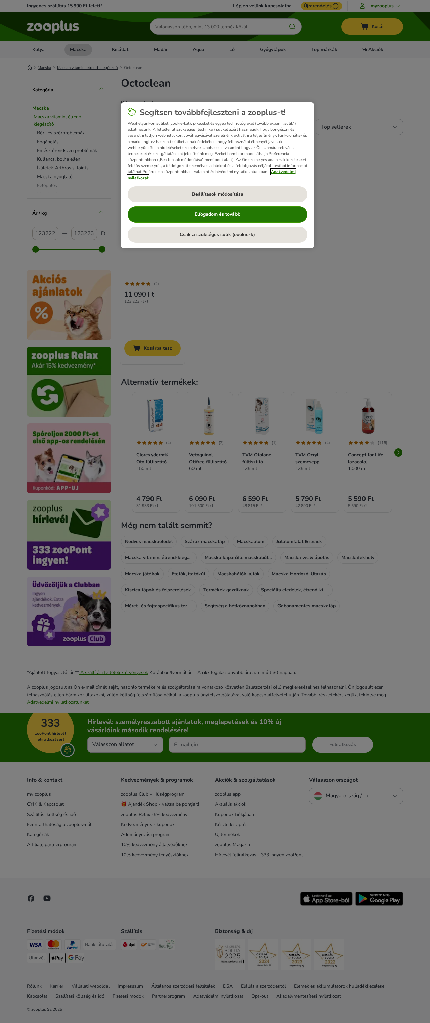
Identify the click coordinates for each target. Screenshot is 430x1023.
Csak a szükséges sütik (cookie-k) (217, 234)
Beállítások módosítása (217, 194)
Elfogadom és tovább (217, 214)
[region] (217, 175)
